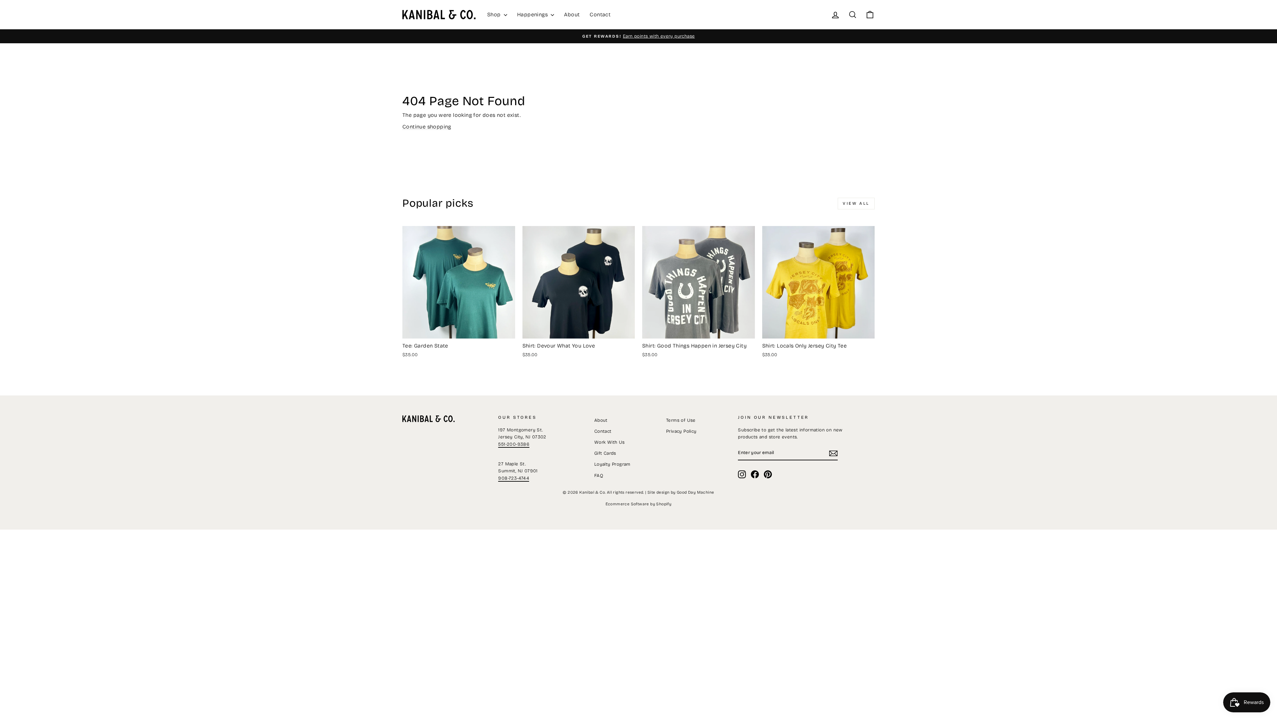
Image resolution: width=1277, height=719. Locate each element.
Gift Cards (605, 453)
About (572, 14)
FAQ (598, 475)
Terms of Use (681, 420)
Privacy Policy (681, 431)
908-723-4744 (513, 478)
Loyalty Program (612, 464)
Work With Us (609, 442)
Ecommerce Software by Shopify (639, 504)
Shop (494, 14)
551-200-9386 (513, 444)
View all (856, 203)
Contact (600, 14)
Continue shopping (426, 126)
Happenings (533, 14)
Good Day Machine (695, 492)
